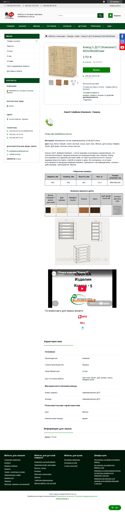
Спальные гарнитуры (12, 460)
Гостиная (51, 26)
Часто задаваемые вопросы (18, 66)
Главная (10, 26)
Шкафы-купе (9, 478)
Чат (116, 508)
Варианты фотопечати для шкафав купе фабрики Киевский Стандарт (106, 481)
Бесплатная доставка (91, 84)
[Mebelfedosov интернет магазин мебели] (9, 20)
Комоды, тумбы (73, 36)
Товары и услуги (13, 41)
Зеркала (7, 481)
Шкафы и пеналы (10, 466)
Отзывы (10, 61)
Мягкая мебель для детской (45, 483)
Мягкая (36, 26)
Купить (96, 70)
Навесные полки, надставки (45, 465)
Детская (82, 26)
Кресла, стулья (40, 468)
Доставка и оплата (14, 71)
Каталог (22, 26)
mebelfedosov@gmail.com (18, 151)
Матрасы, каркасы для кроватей (16, 484)
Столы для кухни (70, 466)
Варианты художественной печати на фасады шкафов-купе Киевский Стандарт (107, 473)
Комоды (7, 469)
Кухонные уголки (70, 463)
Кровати (7, 463)
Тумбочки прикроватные (43, 480)
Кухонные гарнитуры (72, 460)
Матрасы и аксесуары (42, 474)
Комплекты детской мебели (44, 462)
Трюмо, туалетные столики (14, 472)
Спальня (67, 26)
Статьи (10, 51)
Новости (10, 46)
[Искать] (100, 15)
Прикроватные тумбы (12, 475)
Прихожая (96, 26)
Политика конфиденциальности (86, 496)
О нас (9, 56)
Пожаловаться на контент (65, 496)
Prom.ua (73, 494)
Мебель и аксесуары (57, 36)
